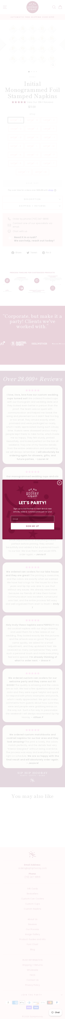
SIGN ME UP (32, 526)
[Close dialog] (59, 483)
